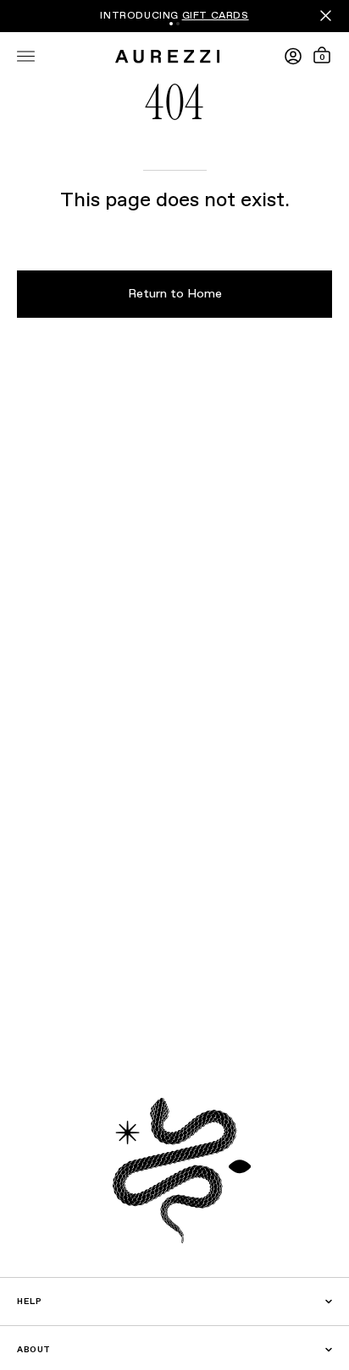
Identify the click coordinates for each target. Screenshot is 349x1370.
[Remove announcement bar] (325, 15)
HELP (29, 1301)
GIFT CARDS (215, 16)
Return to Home (175, 294)
